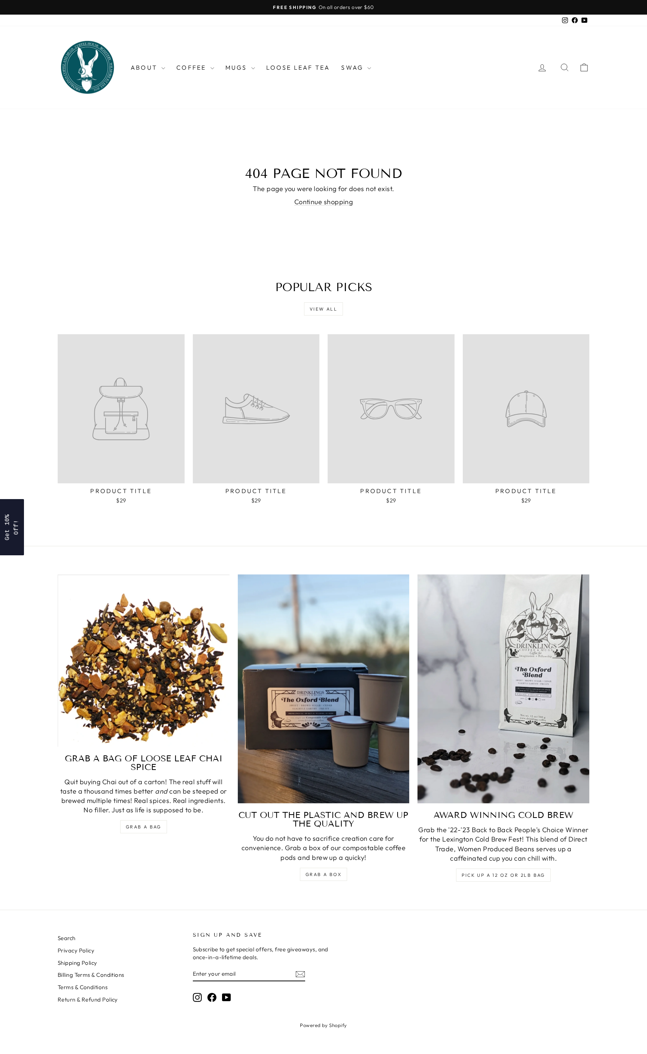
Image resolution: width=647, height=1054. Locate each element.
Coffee (192, 67)
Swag (353, 67)
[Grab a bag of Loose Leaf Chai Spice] (144, 660)
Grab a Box (323, 874)
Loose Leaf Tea (298, 67)
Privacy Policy (76, 950)
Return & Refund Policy (88, 999)
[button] (12, 527)
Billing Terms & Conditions (91, 974)
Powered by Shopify (323, 1025)
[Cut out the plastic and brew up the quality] (324, 689)
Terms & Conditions (82, 987)
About (145, 67)
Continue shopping (323, 201)
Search (67, 938)
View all (323, 309)
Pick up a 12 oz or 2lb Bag (503, 875)
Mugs (237, 67)
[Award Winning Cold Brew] (503, 689)
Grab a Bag (143, 827)
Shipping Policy (77, 962)
